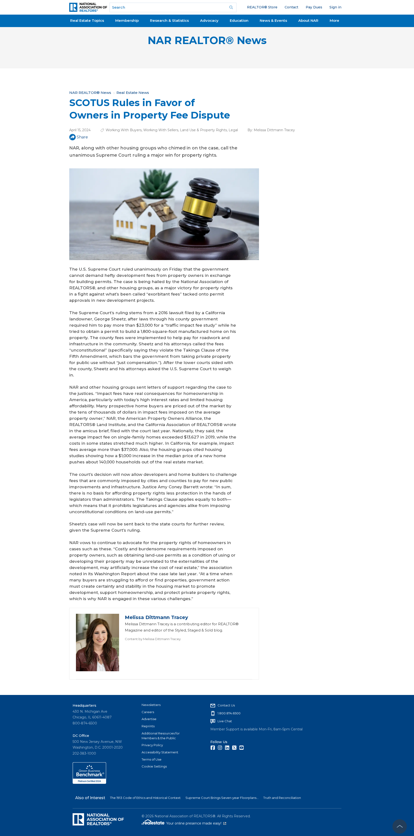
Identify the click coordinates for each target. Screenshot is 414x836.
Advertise (149, 719)
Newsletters (151, 705)
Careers (148, 712)
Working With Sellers (160, 130)
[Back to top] (399, 826)
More (334, 20)
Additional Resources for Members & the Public (161, 735)
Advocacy (209, 20)
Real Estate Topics (87, 20)
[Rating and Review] (89, 782)
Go (231, 7)
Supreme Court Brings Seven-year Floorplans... (222, 798)
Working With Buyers (124, 130)
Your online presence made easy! (196, 823)
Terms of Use (151, 759)
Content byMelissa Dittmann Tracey (153, 639)
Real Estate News (132, 92)
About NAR (308, 20)
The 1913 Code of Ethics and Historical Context (145, 798)
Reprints (148, 726)
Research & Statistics (169, 20)
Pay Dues (314, 7)
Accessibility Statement (160, 752)
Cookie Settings (154, 766)
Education (239, 20)
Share (82, 137)
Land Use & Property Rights (203, 130)
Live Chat (225, 721)
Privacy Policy (152, 745)
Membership (127, 20)
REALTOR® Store (262, 7)
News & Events (273, 20)
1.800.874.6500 (229, 713)
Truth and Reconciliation (282, 798)
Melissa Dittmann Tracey (274, 130)
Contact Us (226, 705)
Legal (233, 130)
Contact (291, 7)
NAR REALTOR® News (207, 40)
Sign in (335, 7)
